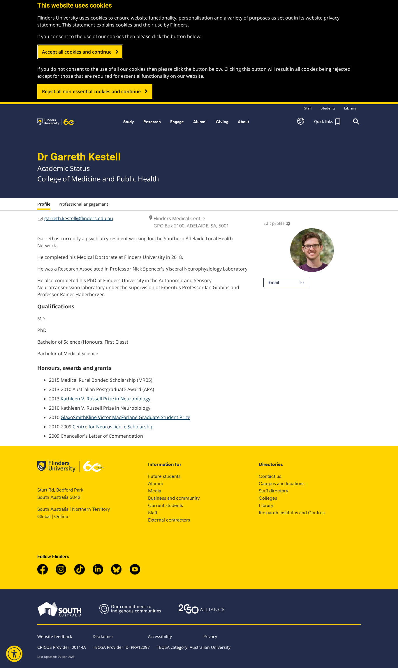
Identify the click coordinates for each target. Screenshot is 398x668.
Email (273, 282)
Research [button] (152, 121)
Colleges (268, 498)
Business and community (174, 498)
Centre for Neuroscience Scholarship (113, 426)
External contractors (169, 520)
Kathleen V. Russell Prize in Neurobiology (105, 398)
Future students (164, 476)
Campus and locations (281, 483)
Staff (152, 512)
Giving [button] (222, 121)
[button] (300, 122)
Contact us (270, 476)
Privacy (210, 636)
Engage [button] (177, 121)
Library (266, 505)
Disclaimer (103, 636)
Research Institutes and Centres (292, 512)
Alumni (155, 483)
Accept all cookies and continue (77, 52)
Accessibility (160, 636)
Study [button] (128, 121)
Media (154, 491)
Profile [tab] (43, 204)
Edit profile (276, 223)
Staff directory (273, 491)
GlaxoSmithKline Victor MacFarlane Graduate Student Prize (125, 417)
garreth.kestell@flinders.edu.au (78, 218)
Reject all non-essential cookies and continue (91, 91)
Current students (165, 505)
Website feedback (54, 636)
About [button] (243, 121)
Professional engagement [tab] (83, 204)
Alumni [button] (200, 121)
